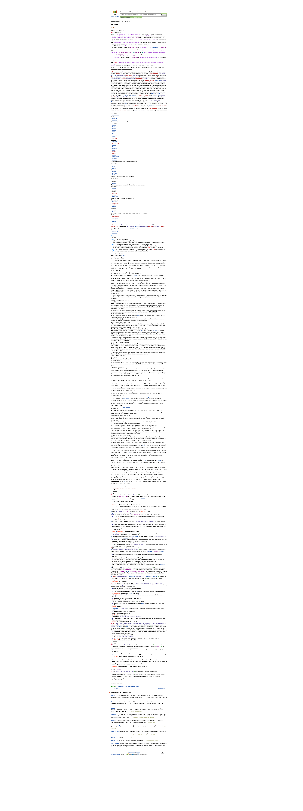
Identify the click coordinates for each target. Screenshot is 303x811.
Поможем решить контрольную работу (129, 686)
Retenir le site (138, 9)
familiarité (116, 688)
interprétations (137, 17)
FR (165, 9)
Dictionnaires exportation (116, 754)
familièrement (161, 688)
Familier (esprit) (115, 725)
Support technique (131, 752)
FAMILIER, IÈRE (115, 731)
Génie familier (115, 743)
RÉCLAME (138, 752)
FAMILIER (113, 714)
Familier (113, 720)
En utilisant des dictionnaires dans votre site (153, 9)
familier (113, 695)
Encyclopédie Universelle (126, 17)
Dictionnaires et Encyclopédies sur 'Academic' (134, 12)
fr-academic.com (115, 16)
